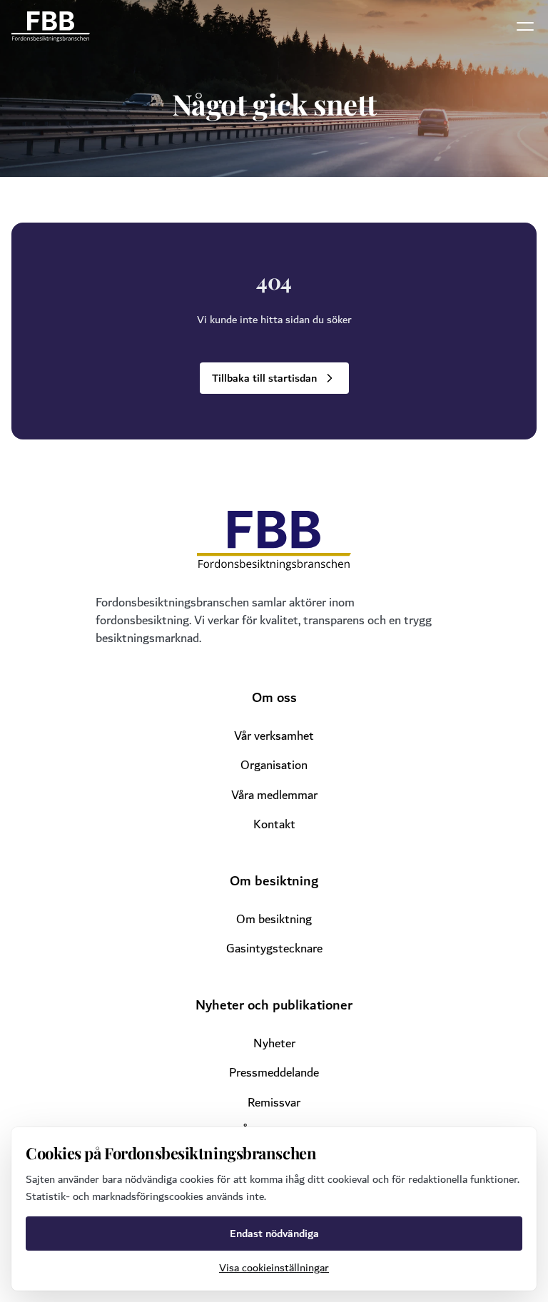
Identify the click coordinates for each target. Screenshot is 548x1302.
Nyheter (274, 1043)
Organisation (274, 765)
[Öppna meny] (525, 26)
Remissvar (274, 1102)
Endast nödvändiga (274, 1233)
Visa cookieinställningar (274, 1267)
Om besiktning (274, 919)
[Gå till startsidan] (50, 26)
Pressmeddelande (274, 1072)
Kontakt (274, 824)
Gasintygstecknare (274, 948)
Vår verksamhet (274, 736)
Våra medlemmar (274, 795)
